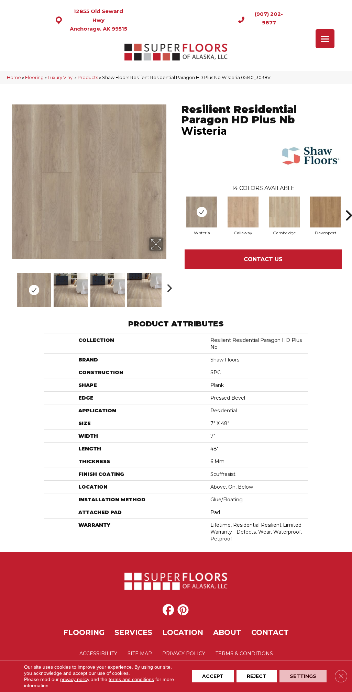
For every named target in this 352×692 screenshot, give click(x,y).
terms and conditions (131, 679)
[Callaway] (243, 212)
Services (133, 632)
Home (14, 77)
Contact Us (263, 259)
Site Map (140, 653)
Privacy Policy (183, 653)
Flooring (34, 77)
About (227, 632)
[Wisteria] (202, 212)
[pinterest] (183, 610)
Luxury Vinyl (61, 77)
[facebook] (168, 610)
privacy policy (74, 679)
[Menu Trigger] (325, 38)
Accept (212, 676)
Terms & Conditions (244, 653)
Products (88, 77)
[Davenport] (325, 212)
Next (167, 286)
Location (182, 632)
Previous (10, 286)
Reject (256, 676)
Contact (270, 632)
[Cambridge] (284, 212)
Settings (303, 676)
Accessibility (98, 653)
